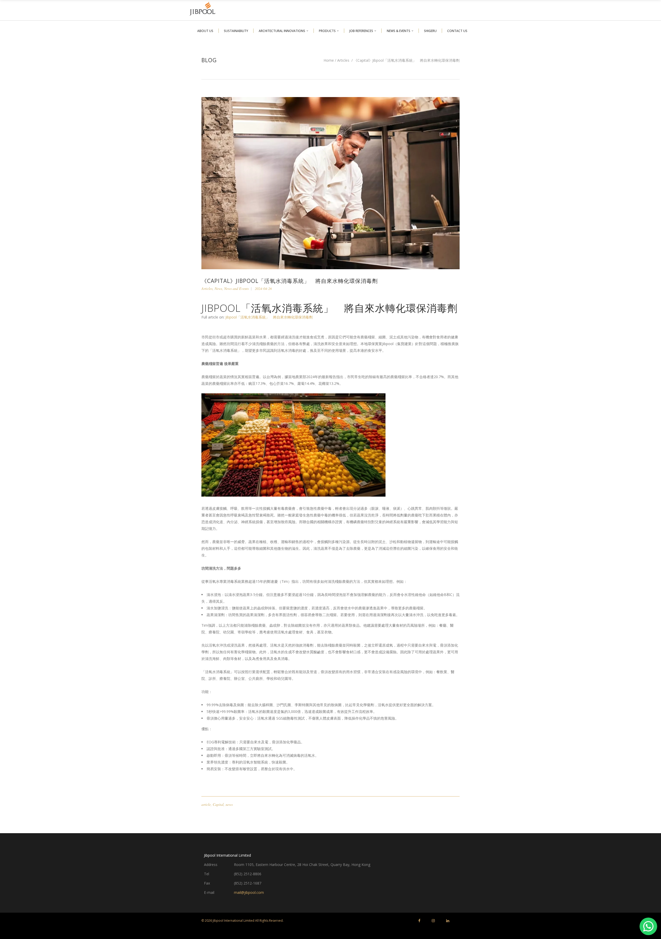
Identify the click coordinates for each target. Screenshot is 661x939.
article (206, 804)
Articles (343, 60)
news (229, 804)
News (218, 288)
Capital (218, 804)
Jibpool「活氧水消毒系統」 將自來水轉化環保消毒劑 (269, 317)
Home (329, 60)
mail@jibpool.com (249, 892)
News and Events (236, 288)
